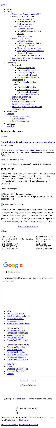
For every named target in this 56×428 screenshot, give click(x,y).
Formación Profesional (16, 338)
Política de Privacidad (16, 371)
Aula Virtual (12, 364)
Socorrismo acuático (15, 318)
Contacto (10, 366)
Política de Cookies (9, 424)
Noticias (10, 373)
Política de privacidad (28, 424)
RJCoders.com (23, 420)
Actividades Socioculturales (18, 316)
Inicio (9, 311)
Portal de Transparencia (28, 226)
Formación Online (14, 349)
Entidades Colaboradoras (17, 369)
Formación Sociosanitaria (17, 333)
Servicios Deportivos (15, 313)
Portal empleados (8, 2)
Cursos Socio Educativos (17, 340)
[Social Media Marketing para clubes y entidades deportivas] (27, 150)
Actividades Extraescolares (18, 323)
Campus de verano (15, 321)
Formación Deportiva (16, 330)
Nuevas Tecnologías (15, 335)
